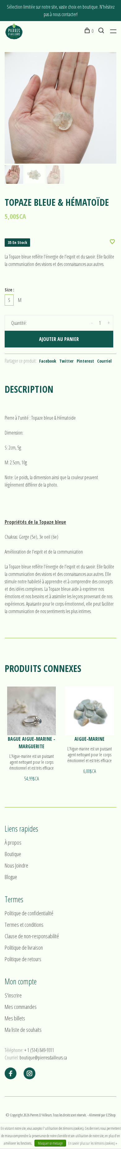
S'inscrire (13, 995)
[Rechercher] (101, 31)
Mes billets (15, 1018)
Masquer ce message (50, 1143)
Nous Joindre (16, 865)
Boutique (13, 854)
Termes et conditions (24, 924)
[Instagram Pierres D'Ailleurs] (29, 1073)
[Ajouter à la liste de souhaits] (112, 242)
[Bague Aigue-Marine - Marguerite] (31, 711)
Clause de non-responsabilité (32, 936)
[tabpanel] (60, 108)
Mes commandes (21, 1006)
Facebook (47, 361)
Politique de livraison (24, 947)
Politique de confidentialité (29, 913)
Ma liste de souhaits (23, 1029)
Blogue (11, 877)
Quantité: (19, 323)
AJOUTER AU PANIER (59, 339)
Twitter (66, 361)
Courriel (104, 361)
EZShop (110, 1115)
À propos (13, 842)
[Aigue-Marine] (89, 711)
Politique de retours (23, 959)
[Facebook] (10, 1073)
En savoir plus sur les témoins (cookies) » (92, 1143)
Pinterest (85, 361)
